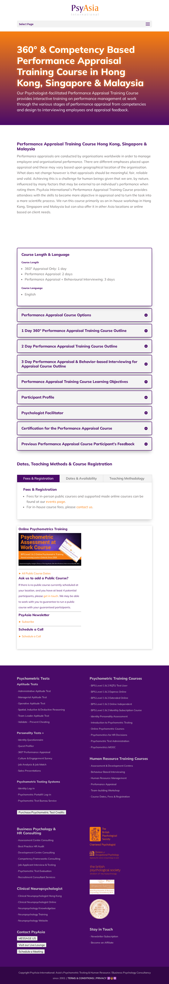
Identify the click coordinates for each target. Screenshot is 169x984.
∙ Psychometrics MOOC (103, 747)
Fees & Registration (38, 478)
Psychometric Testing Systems (38, 781)
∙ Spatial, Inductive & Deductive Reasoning (41, 709)
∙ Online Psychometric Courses (107, 728)
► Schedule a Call (30, 636)
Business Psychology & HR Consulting (36, 831)
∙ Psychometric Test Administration (109, 741)
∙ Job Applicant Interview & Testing (36, 864)
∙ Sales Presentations (29, 770)
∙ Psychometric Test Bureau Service (37, 800)
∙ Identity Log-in (26, 788)
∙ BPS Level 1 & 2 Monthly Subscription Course (116, 710)
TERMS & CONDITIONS (81, 978)
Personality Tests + (30, 733)
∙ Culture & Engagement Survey (34, 758)
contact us (84, 507)
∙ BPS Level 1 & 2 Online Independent (111, 704)
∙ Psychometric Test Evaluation (34, 871)
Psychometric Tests (33, 678)
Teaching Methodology (126, 478)
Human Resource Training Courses (119, 758)
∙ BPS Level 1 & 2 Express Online (108, 691)
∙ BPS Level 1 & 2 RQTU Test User (108, 685)
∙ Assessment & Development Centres (111, 765)
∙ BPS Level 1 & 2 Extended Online (109, 697)
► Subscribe (26, 621)
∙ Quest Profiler (25, 746)
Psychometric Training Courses (116, 678)
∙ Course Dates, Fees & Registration (110, 796)
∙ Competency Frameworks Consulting (38, 858)
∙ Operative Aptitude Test (31, 703)
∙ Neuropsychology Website (32, 920)
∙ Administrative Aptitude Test (34, 691)
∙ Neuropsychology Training (32, 914)
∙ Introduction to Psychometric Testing (111, 722)
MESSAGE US (27, 938)
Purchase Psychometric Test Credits (42, 812)
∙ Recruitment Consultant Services (36, 877)
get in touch (50, 596)
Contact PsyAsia (31, 932)
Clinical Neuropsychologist (39, 888)
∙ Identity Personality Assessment (109, 716)
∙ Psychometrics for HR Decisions (108, 734)
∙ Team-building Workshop (105, 790)
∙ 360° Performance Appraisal (33, 752)
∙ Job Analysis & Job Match (31, 764)
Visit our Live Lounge (32, 945)
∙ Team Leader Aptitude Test (33, 715)
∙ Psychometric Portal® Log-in (34, 794)
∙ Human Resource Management (108, 778)
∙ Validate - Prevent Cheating (33, 721)
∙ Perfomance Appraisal (103, 784)
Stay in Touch (101, 929)
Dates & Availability (81, 478)
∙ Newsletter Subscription (104, 936)
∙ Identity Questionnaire (30, 739)
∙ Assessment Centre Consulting (35, 840)
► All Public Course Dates (34, 573)
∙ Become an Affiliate (102, 942)
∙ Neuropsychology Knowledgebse (36, 908)
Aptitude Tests (27, 684)
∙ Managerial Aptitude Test (32, 697)
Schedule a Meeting (31, 951)
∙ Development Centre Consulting (36, 852)
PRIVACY (101, 978)
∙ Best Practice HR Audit (30, 846)
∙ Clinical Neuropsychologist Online (36, 902)
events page (55, 502)
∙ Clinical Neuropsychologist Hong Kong (39, 895)
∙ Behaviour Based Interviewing (107, 771)
